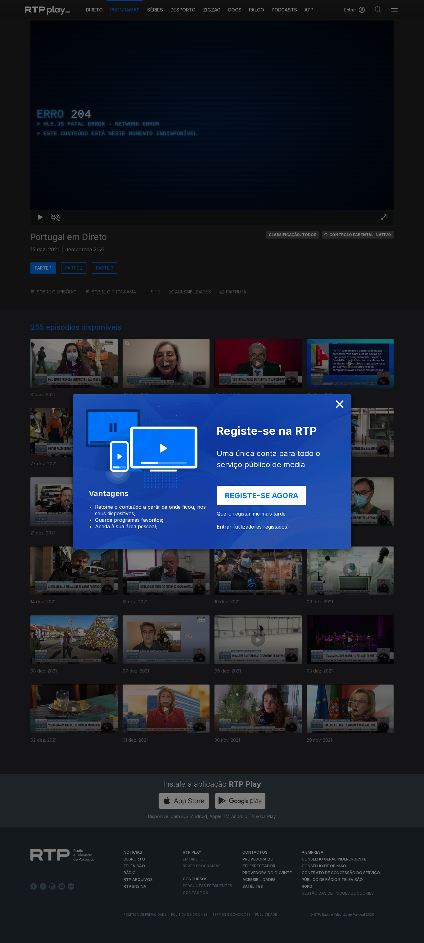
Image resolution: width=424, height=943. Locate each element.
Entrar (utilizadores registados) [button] (253, 527)
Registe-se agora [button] (261, 495)
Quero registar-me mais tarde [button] (251, 514)
